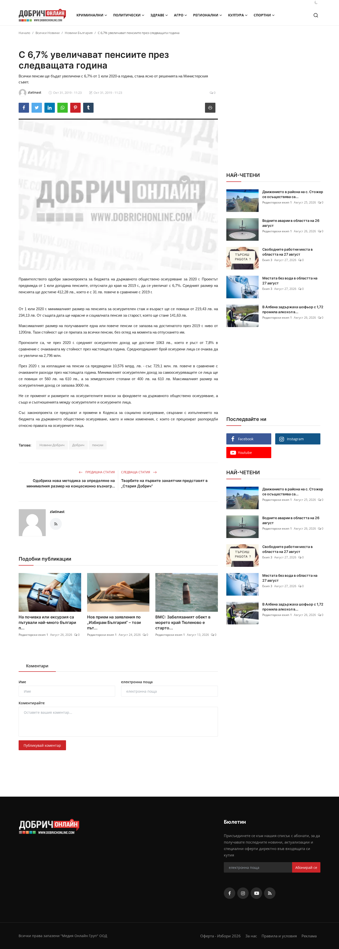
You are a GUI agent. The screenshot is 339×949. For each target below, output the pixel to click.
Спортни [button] (262, 15)
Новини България (79, 33)
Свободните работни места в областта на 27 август (287, 251)
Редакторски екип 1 (33, 635)
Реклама (309, 935)
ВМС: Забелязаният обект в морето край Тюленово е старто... (182, 622)
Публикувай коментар (42, 745)
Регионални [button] (205, 15)
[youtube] (256, 893)
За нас (251, 935)
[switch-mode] (316, 2)
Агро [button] (178, 15)
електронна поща (137, 681)
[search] (315, 15)
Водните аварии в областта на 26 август (290, 223)
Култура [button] (236, 15)
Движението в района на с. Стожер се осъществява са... (292, 194)
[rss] (269, 893)
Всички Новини (47, 33)
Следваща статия (136, 472)
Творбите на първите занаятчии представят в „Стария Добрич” (164, 483)
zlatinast (57, 511)
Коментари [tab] (37, 666)
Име (22, 681)
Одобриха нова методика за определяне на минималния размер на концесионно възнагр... (71, 483)
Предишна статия (100, 472)
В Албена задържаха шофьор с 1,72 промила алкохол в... (292, 309)
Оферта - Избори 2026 (220, 935)
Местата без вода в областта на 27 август (289, 280)
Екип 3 (267, 260)
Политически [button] (127, 15)
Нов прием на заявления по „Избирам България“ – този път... (114, 622)
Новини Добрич (52, 445)
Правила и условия (279, 935)
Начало (24, 33)
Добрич (78, 445)
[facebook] (229, 893)
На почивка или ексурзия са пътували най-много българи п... (47, 622)
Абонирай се (306, 867)
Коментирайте (32, 703)
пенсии (97, 445)
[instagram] (243, 893)
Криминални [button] (89, 15)
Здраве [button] (157, 15)
